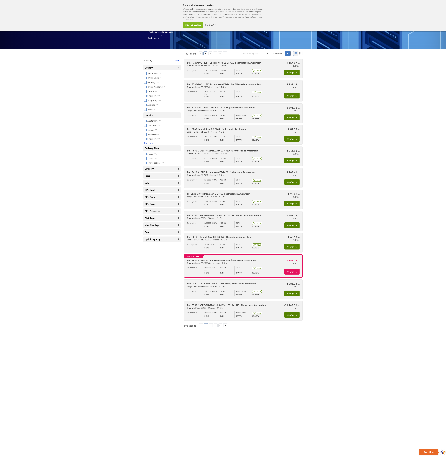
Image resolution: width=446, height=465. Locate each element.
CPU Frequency (152, 211)
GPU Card (150, 190)
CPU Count (150, 197)
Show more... (148, 143)
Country (149, 67)
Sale (147, 183)
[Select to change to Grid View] (300, 53)
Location (149, 115)
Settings (210, 25)
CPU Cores (150, 204)
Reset (177, 60)
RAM (147, 232)
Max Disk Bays (152, 225)
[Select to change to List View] (295, 53)
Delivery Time (152, 148)
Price (147, 175)
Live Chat (432, 452)
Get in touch (153, 38)
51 (220, 54)
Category (149, 168)
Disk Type (149, 218)
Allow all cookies (193, 25)
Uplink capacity (152, 239)
